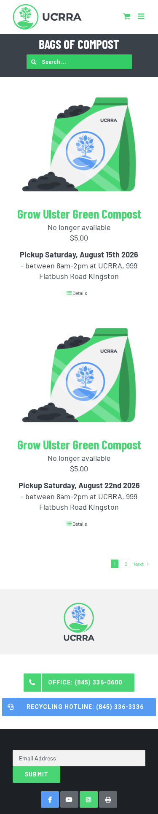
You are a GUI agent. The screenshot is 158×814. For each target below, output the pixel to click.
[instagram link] (89, 799)
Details (79, 293)
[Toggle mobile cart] (126, 16)
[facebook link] (50, 799)
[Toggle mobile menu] (141, 16)
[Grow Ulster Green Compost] (79, 144)
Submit (36, 774)
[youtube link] (69, 799)
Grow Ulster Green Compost (79, 213)
